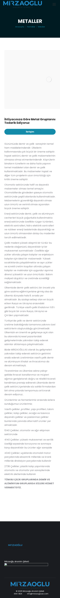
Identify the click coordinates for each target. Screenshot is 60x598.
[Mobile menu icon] (54, 4)
